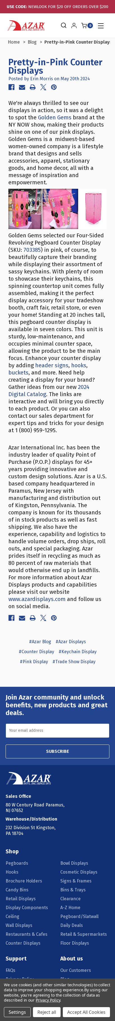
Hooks (12, 872)
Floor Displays (74, 943)
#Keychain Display (78, 651)
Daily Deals (71, 925)
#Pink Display (34, 661)
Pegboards (17, 863)
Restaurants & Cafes (26, 934)
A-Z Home (70, 907)
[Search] (63, 25)
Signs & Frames (76, 881)
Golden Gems (54, 117)
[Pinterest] (54, 87)
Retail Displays (21, 898)
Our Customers (75, 970)
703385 (32, 250)
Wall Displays (19, 925)
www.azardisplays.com (37, 599)
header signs (51, 365)
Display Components (27, 907)
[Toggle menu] (100, 25)
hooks (78, 365)
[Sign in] (74, 25)
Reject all (46, 1012)
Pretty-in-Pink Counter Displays (55, 66)
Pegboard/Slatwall (79, 916)
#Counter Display (36, 651)
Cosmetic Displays (78, 872)
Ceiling (12, 916)
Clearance (70, 898)
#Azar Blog (40, 641)
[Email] (22, 87)
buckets (18, 372)
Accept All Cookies (86, 1012)
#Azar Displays (71, 641)
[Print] (33, 87)
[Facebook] (11, 87)
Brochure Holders (24, 881)
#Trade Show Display (73, 661)
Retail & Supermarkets (83, 934)
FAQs (10, 970)
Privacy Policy (48, 1000)
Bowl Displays (74, 863)
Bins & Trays (73, 889)
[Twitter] (43, 87)
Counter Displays (23, 943)
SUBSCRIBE (57, 751)
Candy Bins (17, 889)
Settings (17, 1012)
